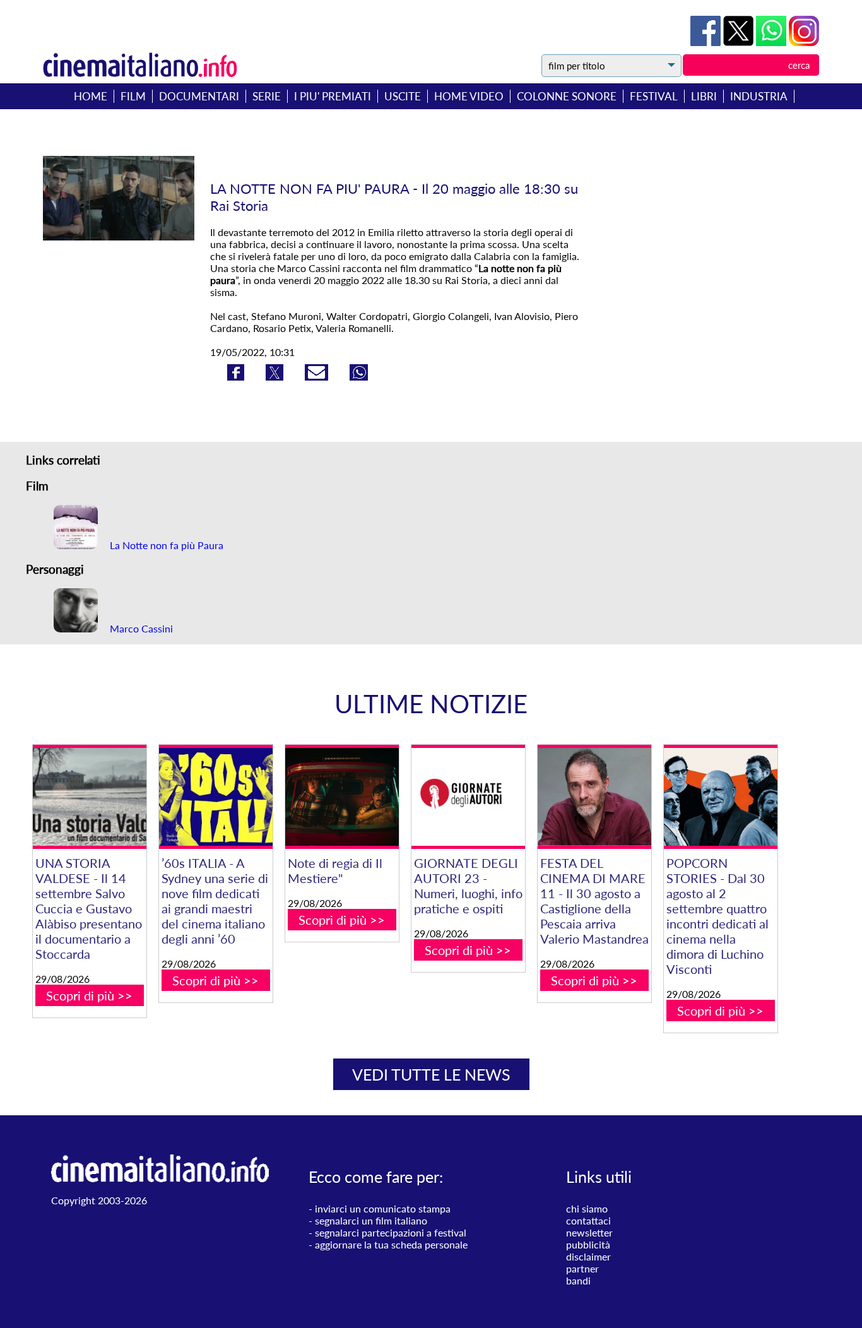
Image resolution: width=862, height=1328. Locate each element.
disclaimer (588, 1256)
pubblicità (588, 1244)
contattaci (588, 1220)
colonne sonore (567, 96)
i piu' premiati (332, 96)
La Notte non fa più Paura (165, 545)
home (90, 96)
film (133, 96)
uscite (402, 96)
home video (469, 96)
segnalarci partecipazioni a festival (390, 1232)
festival (654, 96)
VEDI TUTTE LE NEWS (431, 1074)
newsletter (589, 1232)
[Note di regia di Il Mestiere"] (342, 797)
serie (266, 96)
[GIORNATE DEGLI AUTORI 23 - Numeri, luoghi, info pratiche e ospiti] (468, 797)
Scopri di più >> (89, 995)
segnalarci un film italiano (371, 1220)
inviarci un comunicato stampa (383, 1208)
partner (582, 1268)
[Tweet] (739, 42)
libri (704, 96)
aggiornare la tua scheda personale (391, 1244)
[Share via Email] (317, 376)
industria (759, 96)
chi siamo (587, 1208)
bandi (578, 1280)
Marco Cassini (140, 628)
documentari (199, 96)
